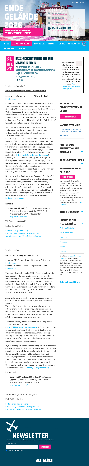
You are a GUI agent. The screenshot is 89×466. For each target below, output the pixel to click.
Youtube (62, 246)
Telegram (63, 251)
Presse (51, 44)
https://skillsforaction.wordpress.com (32, 155)
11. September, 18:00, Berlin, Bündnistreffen (72, 129)
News (6, 44)
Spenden (21, 48)
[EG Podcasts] (84, 44)
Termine (61, 44)
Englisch (20, 450)
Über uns (72, 44)
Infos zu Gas (39, 44)
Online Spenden (67, 177)
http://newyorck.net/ (19, 216)
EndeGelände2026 (21, 16)
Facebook (63, 242)
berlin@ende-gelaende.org (16, 198)
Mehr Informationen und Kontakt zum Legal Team (71, 86)
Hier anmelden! (70, 117)
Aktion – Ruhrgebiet (21, 44)
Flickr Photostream (66, 232)
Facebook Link (11, 99)
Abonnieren (45, 447)
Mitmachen (9, 48)
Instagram (63, 237)
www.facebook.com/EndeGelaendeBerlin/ (23, 409)
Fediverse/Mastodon (67, 228)
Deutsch (75, 2)
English (81, 2)
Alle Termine (64, 135)
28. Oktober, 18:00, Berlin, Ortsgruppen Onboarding (72, 131)
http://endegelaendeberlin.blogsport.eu (22, 406)
